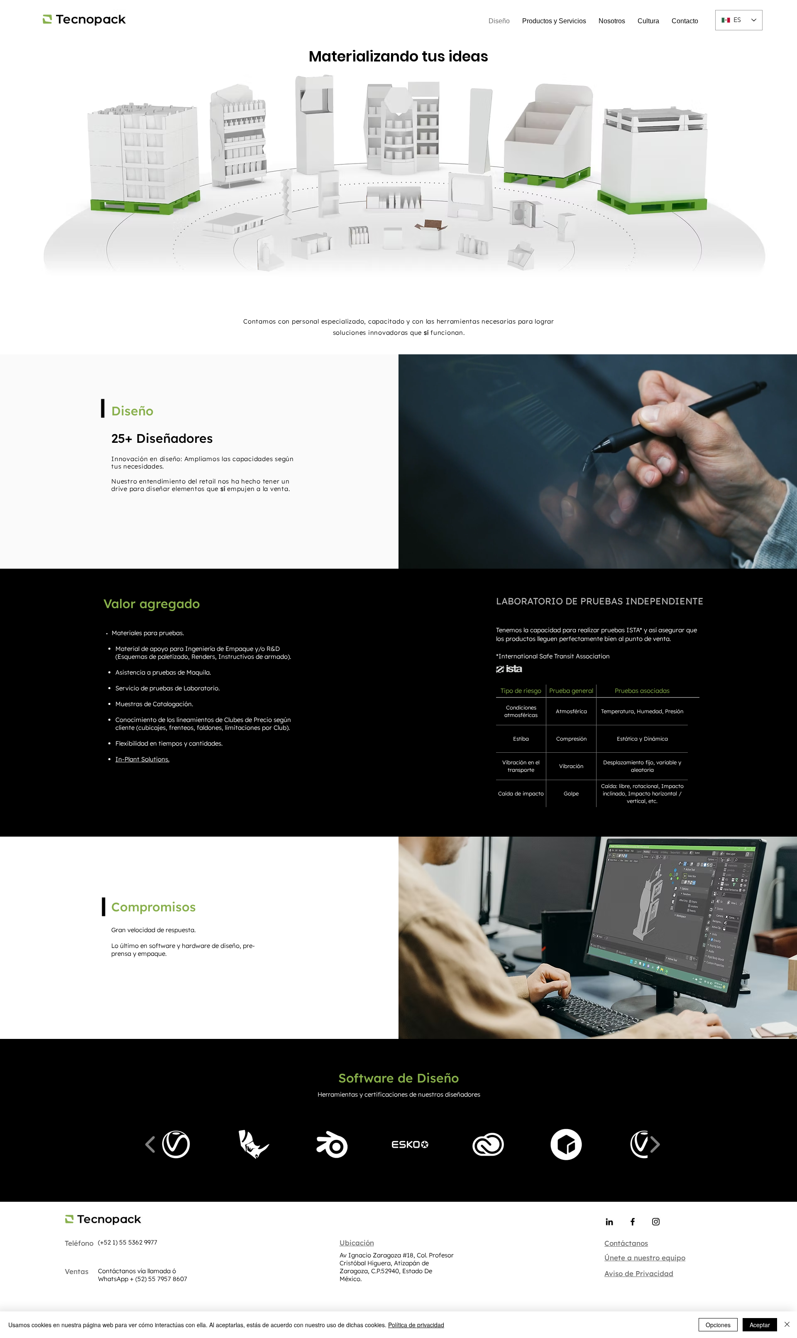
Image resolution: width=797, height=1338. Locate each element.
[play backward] (150, 1145)
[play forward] (654, 1145)
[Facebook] (633, 1222)
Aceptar (760, 1325)
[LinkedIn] (609, 1222)
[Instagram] (656, 1222)
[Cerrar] (787, 1324)
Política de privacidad (416, 1325)
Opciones (718, 1325)
